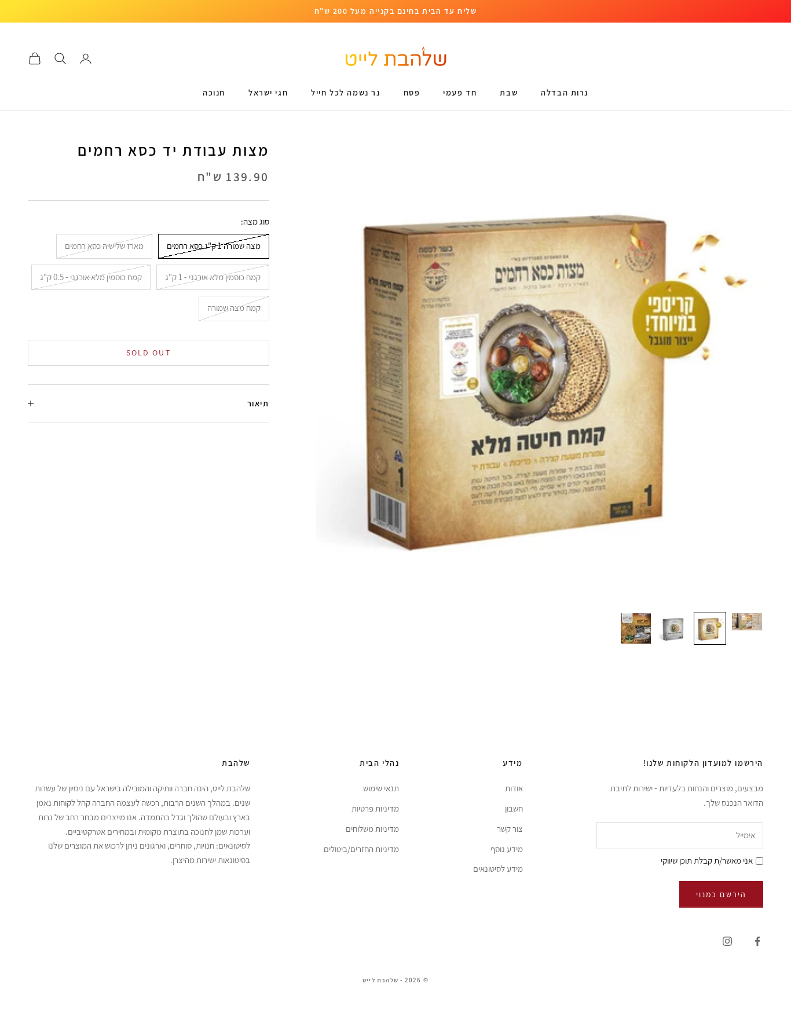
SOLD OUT (148, 352)
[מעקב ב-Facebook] (757, 941)
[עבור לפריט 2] (710, 628)
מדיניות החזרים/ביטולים (361, 848)
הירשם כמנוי (721, 894)
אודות (514, 788)
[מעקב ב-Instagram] (727, 941)
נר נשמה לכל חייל (345, 92)
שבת (509, 92)
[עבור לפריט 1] (747, 622)
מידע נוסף (506, 848)
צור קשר (510, 828)
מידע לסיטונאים (498, 868)
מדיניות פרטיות (375, 808)
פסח (412, 92)
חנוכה (214, 92)
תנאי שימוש (381, 788)
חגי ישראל (268, 92)
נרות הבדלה (564, 92)
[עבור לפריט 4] (636, 628)
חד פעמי (460, 92)
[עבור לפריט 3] (673, 628)
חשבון (514, 808)
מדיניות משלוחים (372, 828)
